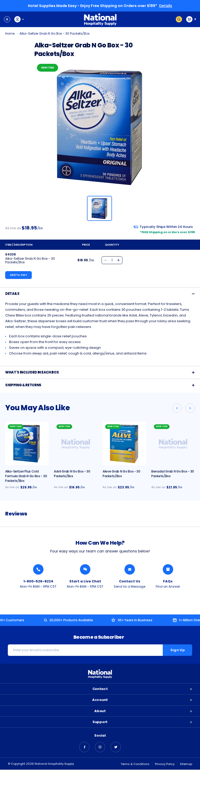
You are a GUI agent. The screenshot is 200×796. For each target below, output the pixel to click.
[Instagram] (100, 747)
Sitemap (186, 764)
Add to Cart (18, 275)
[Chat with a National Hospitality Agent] (85, 569)
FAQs (168, 581)
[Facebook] (84, 747)
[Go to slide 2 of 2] (177, 408)
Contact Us (129, 581)
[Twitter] (115, 747)
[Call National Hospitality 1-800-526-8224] (38, 569)
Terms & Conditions (135, 764)
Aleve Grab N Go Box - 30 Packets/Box (121, 473)
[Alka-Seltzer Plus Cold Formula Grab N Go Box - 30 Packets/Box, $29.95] (27, 443)
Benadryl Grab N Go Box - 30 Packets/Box (172, 473)
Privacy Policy (164, 764)
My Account (19, 19)
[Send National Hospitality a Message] (129, 569)
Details (165, 5)
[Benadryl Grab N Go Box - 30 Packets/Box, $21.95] (173, 443)
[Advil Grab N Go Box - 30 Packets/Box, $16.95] (75, 443)
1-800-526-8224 (38, 581)
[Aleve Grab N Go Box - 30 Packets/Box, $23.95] (124, 443)
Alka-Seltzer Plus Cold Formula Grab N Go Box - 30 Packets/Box (26, 476)
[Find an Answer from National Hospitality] (168, 569)
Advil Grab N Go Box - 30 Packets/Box (72, 473)
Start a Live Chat (85, 581)
